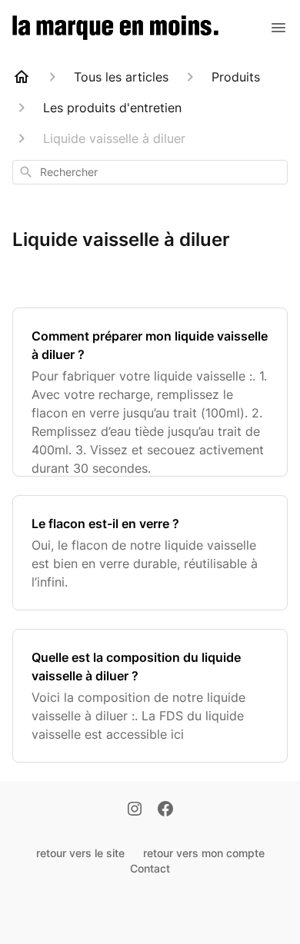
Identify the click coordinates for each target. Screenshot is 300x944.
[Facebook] (165, 810)
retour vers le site (80, 852)
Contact (150, 868)
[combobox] (150, 172)
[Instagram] (134, 810)
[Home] (21, 77)
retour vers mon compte (204, 852)
